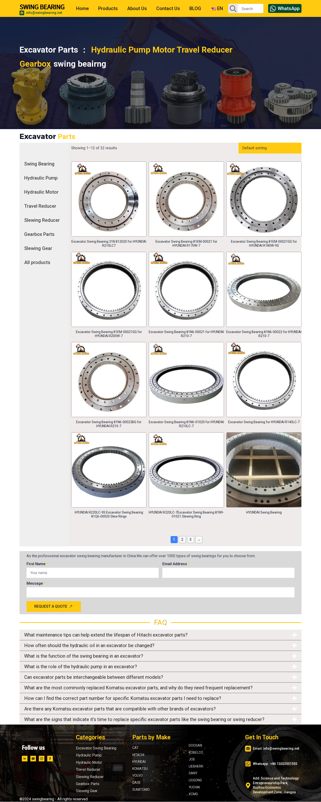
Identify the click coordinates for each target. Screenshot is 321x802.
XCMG (193, 794)
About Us (137, 8)
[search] (233, 8)
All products (37, 262)
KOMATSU (140, 769)
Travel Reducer (40, 206)
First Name (37, 564)
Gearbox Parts (39, 234)
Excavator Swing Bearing (96, 748)
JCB (192, 759)
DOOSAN (195, 745)
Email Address (176, 564)
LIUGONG (195, 780)
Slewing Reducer (42, 220)
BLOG (195, 8)
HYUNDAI (139, 762)
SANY (193, 773)
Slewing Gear (38, 248)
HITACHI (138, 755)
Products (108, 8)
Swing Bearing (39, 164)
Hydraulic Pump (41, 178)
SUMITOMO (141, 789)
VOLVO (137, 776)
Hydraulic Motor (41, 192)
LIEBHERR (196, 766)
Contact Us (168, 8)
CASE (136, 782)
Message (36, 583)
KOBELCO (196, 752)
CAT (135, 748)
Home (82, 8)
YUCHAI (194, 787)
